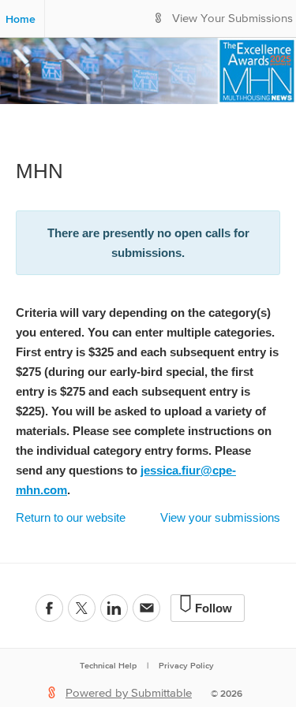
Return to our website (71, 517)
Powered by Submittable (129, 693)
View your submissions (220, 517)
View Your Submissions (232, 18)
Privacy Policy (186, 665)
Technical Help (108, 665)
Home (21, 19)
